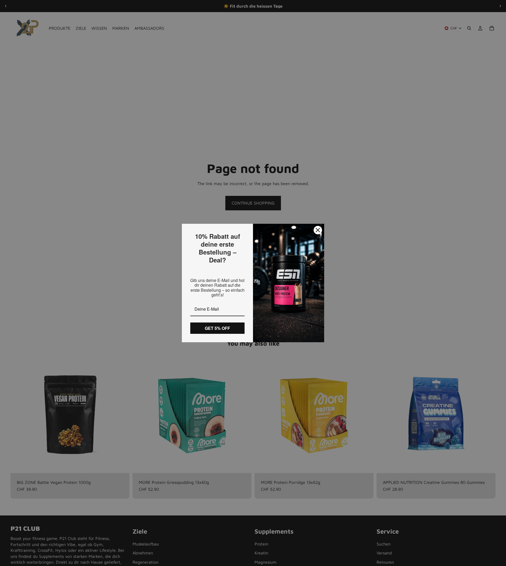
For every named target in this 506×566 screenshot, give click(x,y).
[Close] (318, 230)
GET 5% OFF (217, 328)
